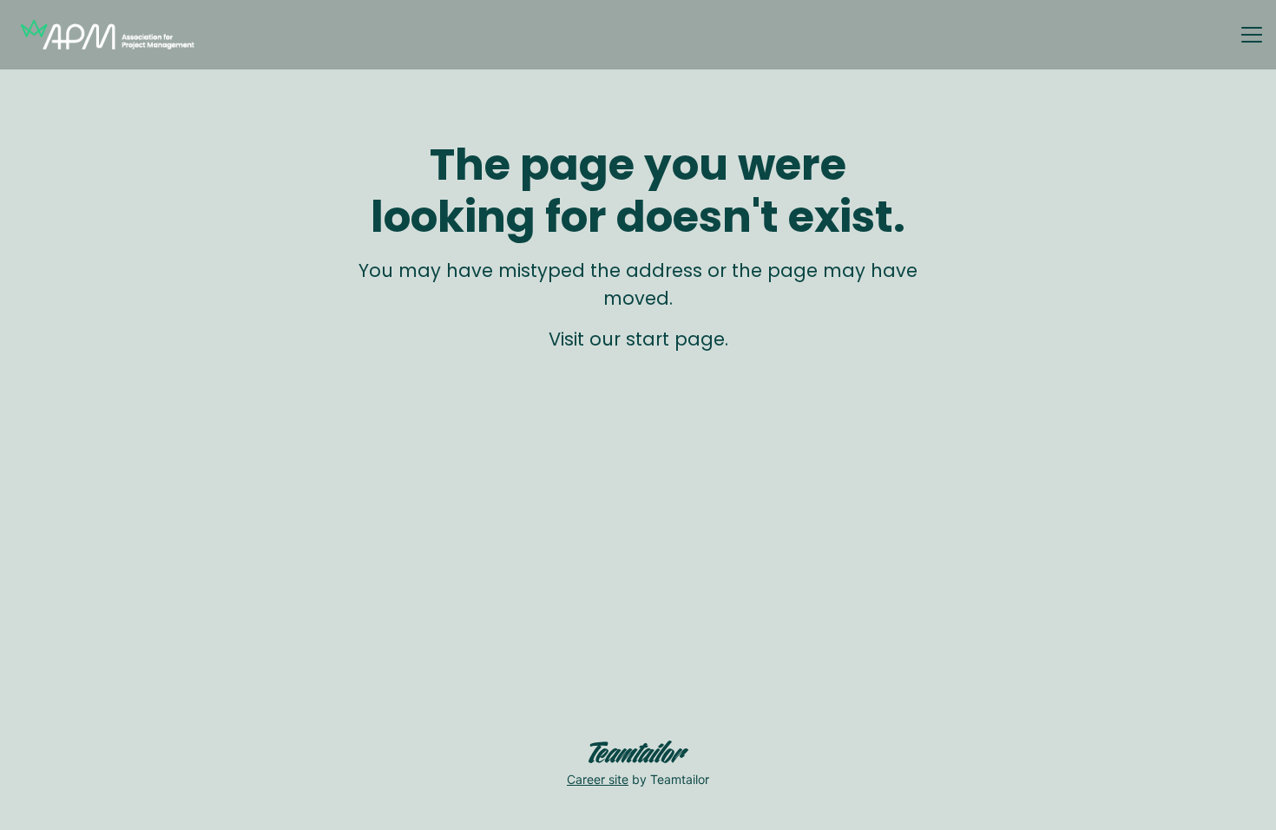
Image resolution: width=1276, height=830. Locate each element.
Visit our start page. (638, 339)
